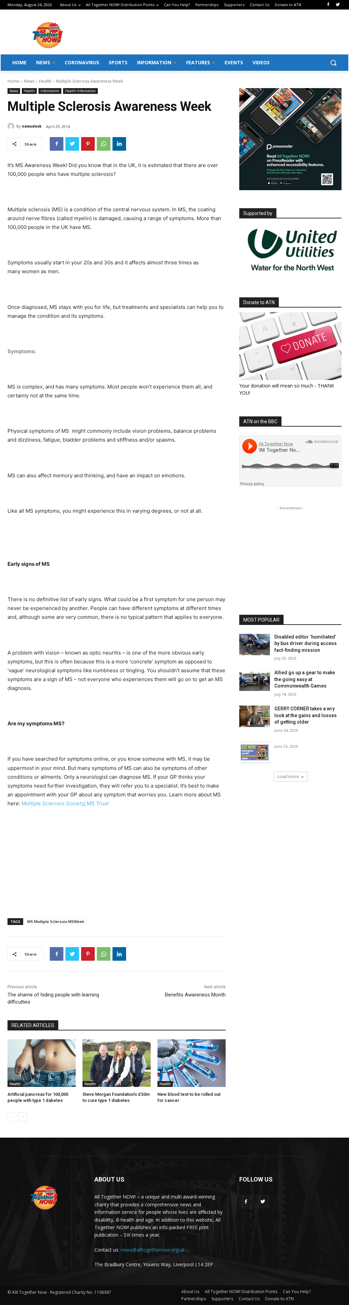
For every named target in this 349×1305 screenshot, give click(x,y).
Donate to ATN (279, 1299)
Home (13, 81)
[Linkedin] (119, 144)
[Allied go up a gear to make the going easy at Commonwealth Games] (254, 680)
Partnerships (193, 1299)
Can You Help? (297, 1291)
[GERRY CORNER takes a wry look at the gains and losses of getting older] (254, 716)
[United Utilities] (292, 274)
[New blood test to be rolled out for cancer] (191, 1063)
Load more (288, 776)
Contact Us (249, 1299)
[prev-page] (11, 1116)
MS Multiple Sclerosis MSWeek (55, 921)
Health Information (80, 90)
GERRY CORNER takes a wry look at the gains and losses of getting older (305, 715)
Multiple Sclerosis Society (52, 803)
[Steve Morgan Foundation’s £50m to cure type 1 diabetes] (116, 1063)
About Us (190, 1291)
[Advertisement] (215, 34)
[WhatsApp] (103, 144)
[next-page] (22, 1116)
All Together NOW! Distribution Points (241, 1291)
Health (45, 81)
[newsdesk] (11, 126)
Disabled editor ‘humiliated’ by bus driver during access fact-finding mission (305, 643)
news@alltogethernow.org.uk (153, 1249)
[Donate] (290, 346)
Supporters (222, 1299)
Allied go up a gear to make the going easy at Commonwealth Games (304, 679)
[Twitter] (338, 5)
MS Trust (98, 803)
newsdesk (32, 126)
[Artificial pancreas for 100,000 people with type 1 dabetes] (41, 1063)
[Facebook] (328, 5)
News (29, 81)
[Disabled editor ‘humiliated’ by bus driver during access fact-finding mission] (254, 644)
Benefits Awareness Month (195, 995)
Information (50, 90)
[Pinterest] (88, 144)
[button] (333, 62)
